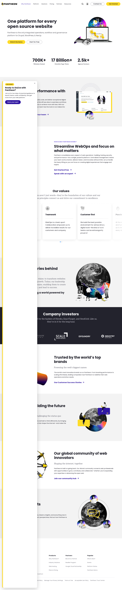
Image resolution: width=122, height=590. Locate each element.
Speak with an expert (63, 173)
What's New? (91, 559)
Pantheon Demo (92, 570)
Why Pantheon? (54, 559)
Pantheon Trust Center (97, 580)
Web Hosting (53, 566)
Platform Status (92, 566)
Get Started (113, 4)
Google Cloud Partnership (73, 566)
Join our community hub (65, 478)
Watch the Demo (16, 42)
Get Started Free (61, 170)
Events (89, 562)
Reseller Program (71, 562)
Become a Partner (71, 559)
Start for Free (34, 42)
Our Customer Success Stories (68, 382)
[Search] (82, 4)
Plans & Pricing (53, 570)
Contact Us (97, 4)
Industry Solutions (54, 562)
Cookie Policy (38, 580)
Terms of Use (69, 580)
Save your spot (12, 102)
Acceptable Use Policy (82, 580)
